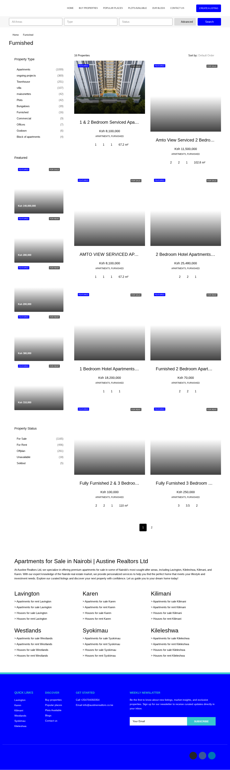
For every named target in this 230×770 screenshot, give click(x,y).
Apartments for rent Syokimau (102, 644)
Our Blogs (158, 8)
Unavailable (23, 457)
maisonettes (24, 93)
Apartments (23, 69)
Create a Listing (208, 8)
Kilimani (161, 593)
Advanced (186, 21)
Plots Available (137, 8)
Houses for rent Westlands (32, 655)
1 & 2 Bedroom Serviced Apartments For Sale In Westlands (136, 122)
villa (19, 87)
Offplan (21, 450)
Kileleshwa (164, 630)
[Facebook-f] (202, 755)
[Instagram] (193, 755)
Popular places (113, 8)
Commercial (24, 118)
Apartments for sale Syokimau (102, 638)
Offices (21, 124)
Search (209, 21)
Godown (22, 130)
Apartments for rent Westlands (34, 644)
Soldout (21, 463)
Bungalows (23, 106)
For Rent (22, 444)
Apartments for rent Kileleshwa (171, 644)
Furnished (22, 112)
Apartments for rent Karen (100, 607)
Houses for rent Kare (97, 618)
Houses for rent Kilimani (167, 618)
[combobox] (35, 22)
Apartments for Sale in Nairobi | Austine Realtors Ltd (81, 561)
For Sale (22, 438)
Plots (20, 100)
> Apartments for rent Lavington (32, 601)
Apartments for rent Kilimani (169, 607)
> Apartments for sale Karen (99, 601)
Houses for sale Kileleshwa (169, 649)
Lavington (27, 593)
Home (70, 8)
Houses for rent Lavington (31, 618)
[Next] (160, 527)
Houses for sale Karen (98, 612)
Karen (90, 593)
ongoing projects (26, 75)
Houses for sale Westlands (32, 649)
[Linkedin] (212, 755)
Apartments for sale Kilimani (169, 601)
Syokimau (95, 630)
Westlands (27, 630)
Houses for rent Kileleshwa (169, 655)
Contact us (177, 8)
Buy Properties (88, 8)
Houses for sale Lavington (32, 612)
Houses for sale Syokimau (100, 649)
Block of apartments (28, 136)
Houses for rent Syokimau (100, 655)
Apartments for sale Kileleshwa (171, 638)
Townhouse (23, 81)
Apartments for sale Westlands (35, 638)
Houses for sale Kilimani (167, 612)
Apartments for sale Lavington (34, 607)
